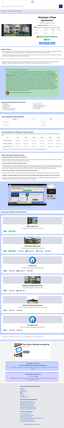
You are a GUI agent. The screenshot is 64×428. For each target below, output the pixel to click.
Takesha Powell (32, 376)
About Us (22, 388)
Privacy (22, 394)
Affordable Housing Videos (26, 404)
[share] (44, 185)
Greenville (3, 11)
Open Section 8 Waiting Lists (27, 401)
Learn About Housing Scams (27, 419)
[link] (10, 186)
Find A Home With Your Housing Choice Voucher (32, 418)
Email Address (26, 346)
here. (57, 177)
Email (52, 43)
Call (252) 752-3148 (44, 43)
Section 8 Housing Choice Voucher (29, 76)
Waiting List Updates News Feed (28, 409)
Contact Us (23, 395)
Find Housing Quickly (25, 413)
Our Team (22, 390)
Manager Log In (24, 397)
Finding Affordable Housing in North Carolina (24, 186)
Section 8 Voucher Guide (26, 416)
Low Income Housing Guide (27, 415)
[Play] (51, 196)
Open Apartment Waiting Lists (27, 403)
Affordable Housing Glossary (27, 421)
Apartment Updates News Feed (28, 407)
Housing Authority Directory (27, 406)
